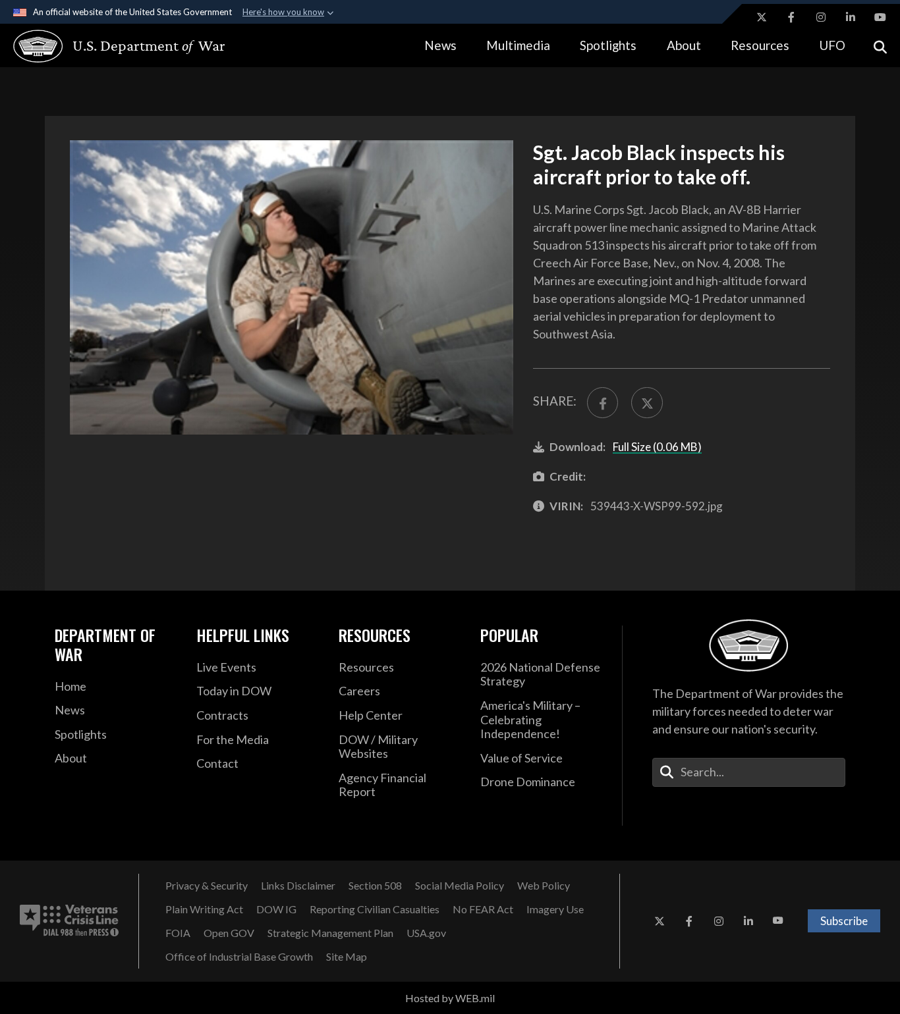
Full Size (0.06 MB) (657, 447)
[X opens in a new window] (762, 17)
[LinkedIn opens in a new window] (850, 17)
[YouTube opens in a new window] (880, 17)
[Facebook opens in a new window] (791, 17)
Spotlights (608, 45)
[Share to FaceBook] (602, 402)
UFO (832, 45)
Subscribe (844, 921)
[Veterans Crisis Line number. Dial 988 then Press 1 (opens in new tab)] (69, 921)
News (440, 45)
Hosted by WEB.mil (450, 998)
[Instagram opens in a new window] (821, 17)
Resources (760, 45)
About (684, 45)
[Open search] (880, 45)
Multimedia (518, 45)
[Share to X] (646, 402)
